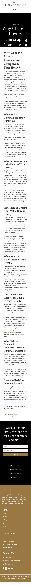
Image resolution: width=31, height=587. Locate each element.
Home (4, 513)
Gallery (5, 520)
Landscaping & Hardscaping (11, 544)
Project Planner (7, 547)
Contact (5, 526)
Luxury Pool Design (8, 541)
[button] (15, 454)
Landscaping (13, 414)
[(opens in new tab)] (16, 465)
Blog (4, 523)
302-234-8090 (9, 557)
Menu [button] (16, 9)
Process (5, 516)
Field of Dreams (15, 4)
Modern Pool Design (9, 538)
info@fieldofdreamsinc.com (12, 560)
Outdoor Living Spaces (9, 416)
